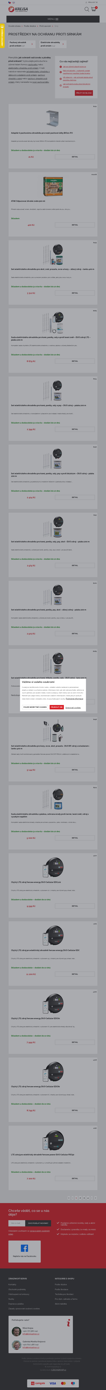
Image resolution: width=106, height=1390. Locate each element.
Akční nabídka (61, 1304)
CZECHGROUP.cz (58, 1370)
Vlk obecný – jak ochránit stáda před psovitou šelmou (78, 78)
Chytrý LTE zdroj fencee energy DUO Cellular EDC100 (36, 882)
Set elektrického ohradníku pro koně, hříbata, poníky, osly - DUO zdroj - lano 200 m (48, 678)
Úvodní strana (14, 26)
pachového (33, 65)
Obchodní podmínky (17, 1289)
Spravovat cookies (73, 708)
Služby (11, 1299)
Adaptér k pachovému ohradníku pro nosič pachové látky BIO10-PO (42, 133)
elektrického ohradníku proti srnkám (23, 68)
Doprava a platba (16, 1304)
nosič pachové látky (40, 82)
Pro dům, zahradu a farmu (66, 1299)
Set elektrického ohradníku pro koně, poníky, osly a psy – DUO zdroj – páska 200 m (48, 405)
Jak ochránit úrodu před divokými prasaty (76, 85)
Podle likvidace (61, 1289)
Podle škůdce (30, 26)
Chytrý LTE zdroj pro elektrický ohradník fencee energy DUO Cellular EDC (45, 950)
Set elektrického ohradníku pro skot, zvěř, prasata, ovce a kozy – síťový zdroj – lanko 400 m (52, 269)
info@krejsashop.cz (31, 1334)
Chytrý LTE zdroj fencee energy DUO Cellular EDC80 (35, 1087)
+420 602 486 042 (31, 1345)
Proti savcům (45, 26)
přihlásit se (93, 2)
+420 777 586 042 (30, 1331)
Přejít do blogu (84, 93)
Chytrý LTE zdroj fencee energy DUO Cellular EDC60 (35, 1018)
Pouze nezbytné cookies (35, 707)
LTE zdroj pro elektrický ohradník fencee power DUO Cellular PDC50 (42, 1155)
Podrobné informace (74, 699)
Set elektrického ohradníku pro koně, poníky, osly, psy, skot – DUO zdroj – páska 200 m (50, 542)
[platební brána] (53, 1382)
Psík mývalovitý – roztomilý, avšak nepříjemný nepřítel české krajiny (76, 72)
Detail (75, 157)
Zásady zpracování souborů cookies (24, 1309)
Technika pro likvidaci (64, 1294)
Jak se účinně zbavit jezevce (74, 67)
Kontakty (12, 1284)
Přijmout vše (57, 707)
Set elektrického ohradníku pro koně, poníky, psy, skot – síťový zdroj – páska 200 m (48, 610)
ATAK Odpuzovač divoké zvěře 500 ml (28, 201)
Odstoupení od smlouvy (18, 1294)
